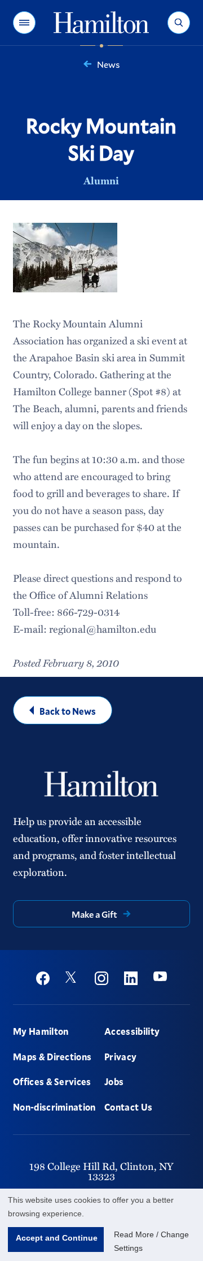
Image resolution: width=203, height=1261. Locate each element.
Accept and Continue (57, 1237)
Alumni (101, 180)
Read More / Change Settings (151, 1241)
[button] (24, 22)
